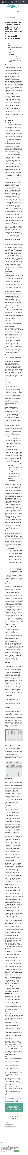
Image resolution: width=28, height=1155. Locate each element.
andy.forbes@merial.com (11, 1101)
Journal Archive (9, 1125)
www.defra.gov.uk (13, 1004)
